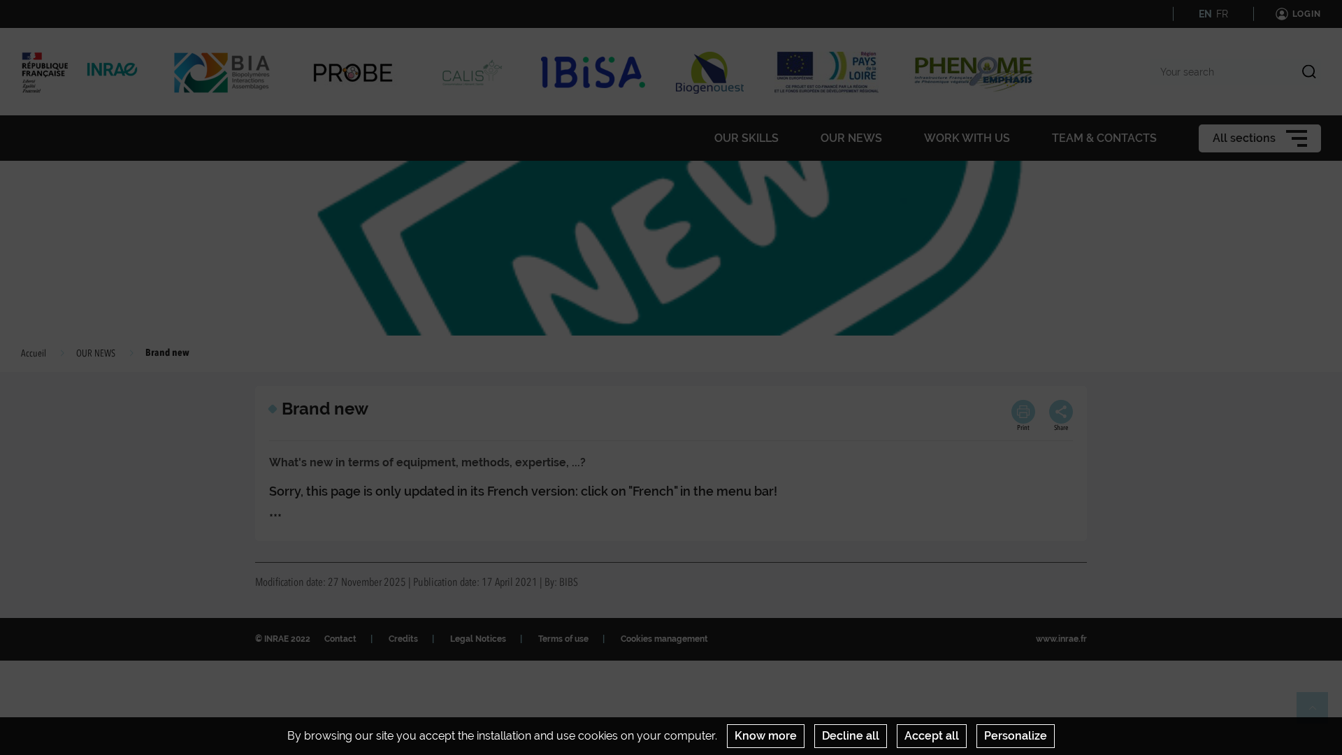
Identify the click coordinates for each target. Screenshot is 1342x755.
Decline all (850, 735)
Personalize (1015, 735)
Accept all (931, 735)
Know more (766, 735)
